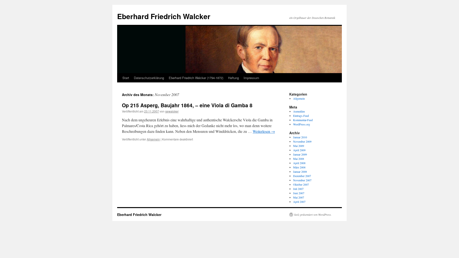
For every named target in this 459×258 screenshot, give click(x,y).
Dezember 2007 (302, 176)
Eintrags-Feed (301, 116)
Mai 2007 (298, 197)
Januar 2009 (300, 154)
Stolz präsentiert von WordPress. (313, 214)
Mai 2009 (298, 146)
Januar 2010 (300, 137)
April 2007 (299, 202)
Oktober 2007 (301, 184)
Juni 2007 (298, 193)
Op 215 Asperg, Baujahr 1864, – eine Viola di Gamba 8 (187, 105)
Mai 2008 (298, 159)
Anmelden (299, 111)
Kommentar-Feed (303, 120)
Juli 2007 (298, 189)
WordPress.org (301, 124)
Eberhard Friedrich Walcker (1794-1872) (196, 77)
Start (125, 77)
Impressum (251, 77)
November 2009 (302, 141)
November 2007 (302, 180)
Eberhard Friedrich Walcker (163, 16)
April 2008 (299, 163)
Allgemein (153, 139)
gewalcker (172, 111)
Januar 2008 (300, 171)
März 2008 (299, 167)
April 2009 (299, 150)
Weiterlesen (264, 131)
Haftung (233, 77)
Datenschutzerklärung (149, 77)
